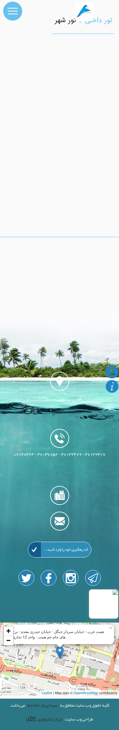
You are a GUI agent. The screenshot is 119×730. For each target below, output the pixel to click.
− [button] (8, 640)
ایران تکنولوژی (49, 718)
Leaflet (47, 692)
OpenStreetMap (86, 692)
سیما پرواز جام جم (42, 705)
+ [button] (8, 631)
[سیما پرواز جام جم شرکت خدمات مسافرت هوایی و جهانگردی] (71, 11)
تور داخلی (99, 20)
